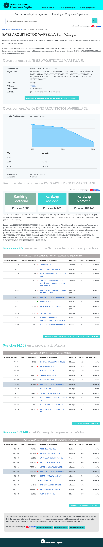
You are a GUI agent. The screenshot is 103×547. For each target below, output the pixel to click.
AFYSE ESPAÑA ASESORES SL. (51, 467)
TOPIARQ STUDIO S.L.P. (48, 313)
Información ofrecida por (81, 26)
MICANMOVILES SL (47, 366)
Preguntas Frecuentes (44, 527)
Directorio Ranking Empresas (12, 29)
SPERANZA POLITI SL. (48, 449)
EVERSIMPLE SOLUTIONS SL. (51, 485)
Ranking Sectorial (87, 8)
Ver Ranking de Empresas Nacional (84, 505)
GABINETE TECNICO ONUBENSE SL (53, 325)
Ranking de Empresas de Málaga (86, 423)
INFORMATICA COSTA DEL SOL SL (52, 362)
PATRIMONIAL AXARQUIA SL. (50, 380)
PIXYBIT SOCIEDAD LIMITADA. (51, 476)
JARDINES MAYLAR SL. (48, 375)
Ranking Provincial (67, 8)
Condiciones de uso (60, 527)
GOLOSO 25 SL (45, 389)
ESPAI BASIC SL (46, 302)
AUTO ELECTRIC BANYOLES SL (51, 458)
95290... (33, 86)
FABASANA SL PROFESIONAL (50, 306)
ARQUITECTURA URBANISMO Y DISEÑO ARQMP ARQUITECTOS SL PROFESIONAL (52, 283)
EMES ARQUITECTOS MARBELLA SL (53, 297)
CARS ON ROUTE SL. (47, 494)
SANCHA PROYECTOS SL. (49, 371)
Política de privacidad (77, 527)
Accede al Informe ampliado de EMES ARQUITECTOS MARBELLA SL (51, 98)
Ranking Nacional (47, 8)
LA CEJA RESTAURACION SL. (50, 462)
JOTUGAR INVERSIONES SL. (50, 393)
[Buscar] (94, 20)
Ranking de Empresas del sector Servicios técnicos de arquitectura (71, 336)
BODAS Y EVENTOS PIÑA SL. (50, 489)
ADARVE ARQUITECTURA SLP (51, 269)
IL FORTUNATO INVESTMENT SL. (52, 405)
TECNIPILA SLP (45, 265)
